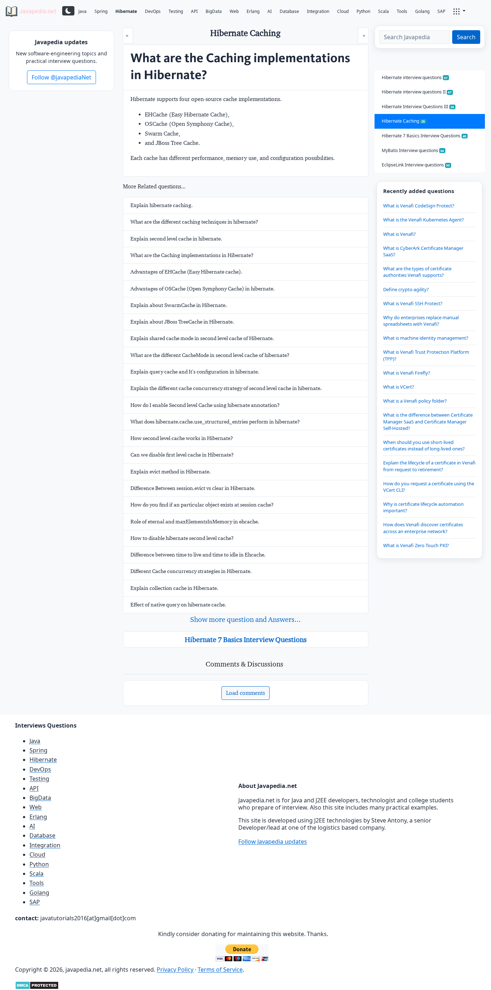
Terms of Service (220, 969)
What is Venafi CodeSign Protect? (418, 205)
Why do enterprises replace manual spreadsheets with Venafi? (421, 320)
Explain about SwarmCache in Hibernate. (178, 305)
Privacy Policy (175, 969)
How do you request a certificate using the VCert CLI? (428, 486)
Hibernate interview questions (415, 77)
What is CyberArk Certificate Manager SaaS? (423, 251)
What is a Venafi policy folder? (415, 401)
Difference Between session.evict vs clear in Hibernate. (192, 488)
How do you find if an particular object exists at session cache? (202, 504)
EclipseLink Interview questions (416, 165)
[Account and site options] (459, 10)
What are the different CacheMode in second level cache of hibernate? (209, 355)
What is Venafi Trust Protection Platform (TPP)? (426, 355)
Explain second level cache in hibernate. (176, 238)
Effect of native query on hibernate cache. (178, 604)
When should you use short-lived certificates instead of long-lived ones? (424, 445)
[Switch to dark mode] (68, 10)
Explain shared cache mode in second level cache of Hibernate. (202, 338)
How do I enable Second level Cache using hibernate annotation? (205, 405)
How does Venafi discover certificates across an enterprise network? (423, 527)
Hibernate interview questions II (417, 92)
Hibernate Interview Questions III (418, 107)
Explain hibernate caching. (161, 205)
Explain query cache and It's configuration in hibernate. (194, 371)
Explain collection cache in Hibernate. (174, 588)
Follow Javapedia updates (272, 841)
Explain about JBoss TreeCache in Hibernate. (182, 321)
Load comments (245, 692)
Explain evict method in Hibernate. (170, 471)
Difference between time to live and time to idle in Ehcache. (198, 554)
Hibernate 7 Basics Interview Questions (246, 639)
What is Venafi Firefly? (406, 373)
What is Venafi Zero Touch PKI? (416, 545)
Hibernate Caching (403, 121)
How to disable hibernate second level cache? (182, 538)
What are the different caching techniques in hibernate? (194, 222)
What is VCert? (398, 387)
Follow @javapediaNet (61, 77)
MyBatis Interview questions (413, 150)
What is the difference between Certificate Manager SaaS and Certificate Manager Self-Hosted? (428, 421)
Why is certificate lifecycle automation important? (423, 507)
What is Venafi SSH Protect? (412, 303)
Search (466, 37)
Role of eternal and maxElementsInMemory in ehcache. (194, 521)
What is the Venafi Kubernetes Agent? (423, 219)
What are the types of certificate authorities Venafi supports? (417, 271)
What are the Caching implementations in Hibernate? (191, 255)
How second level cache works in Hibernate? (181, 438)
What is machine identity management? (425, 338)
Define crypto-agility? (406, 289)
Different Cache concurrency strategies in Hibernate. (191, 571)
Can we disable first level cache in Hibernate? (182, 455)
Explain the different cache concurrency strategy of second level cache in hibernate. (226, 388)
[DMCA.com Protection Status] (37, 985)
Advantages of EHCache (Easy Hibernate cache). (186, 272)
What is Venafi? (399, 234)
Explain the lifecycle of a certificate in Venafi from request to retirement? (429, 465)
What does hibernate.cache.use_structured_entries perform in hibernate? (215, 421)
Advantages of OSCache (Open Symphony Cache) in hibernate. (202, 288)
